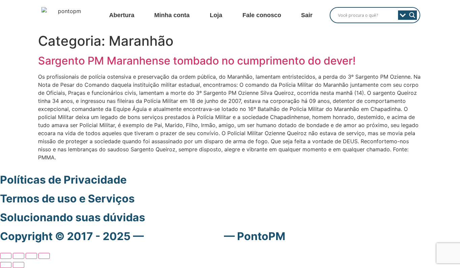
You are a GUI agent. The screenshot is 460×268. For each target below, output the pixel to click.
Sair (307, 15)
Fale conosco (261, 15)
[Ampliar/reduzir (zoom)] (5, 256)
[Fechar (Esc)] (44, 256)
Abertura (121, 15)
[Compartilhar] (31, 256)
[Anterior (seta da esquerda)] (5, 265)
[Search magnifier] (412, 15)
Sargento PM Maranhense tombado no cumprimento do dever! (197, 60)
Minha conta (172, 15)
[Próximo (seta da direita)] (18, 265)
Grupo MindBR (184, 236)
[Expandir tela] (18, 256)
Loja (216, 15)
